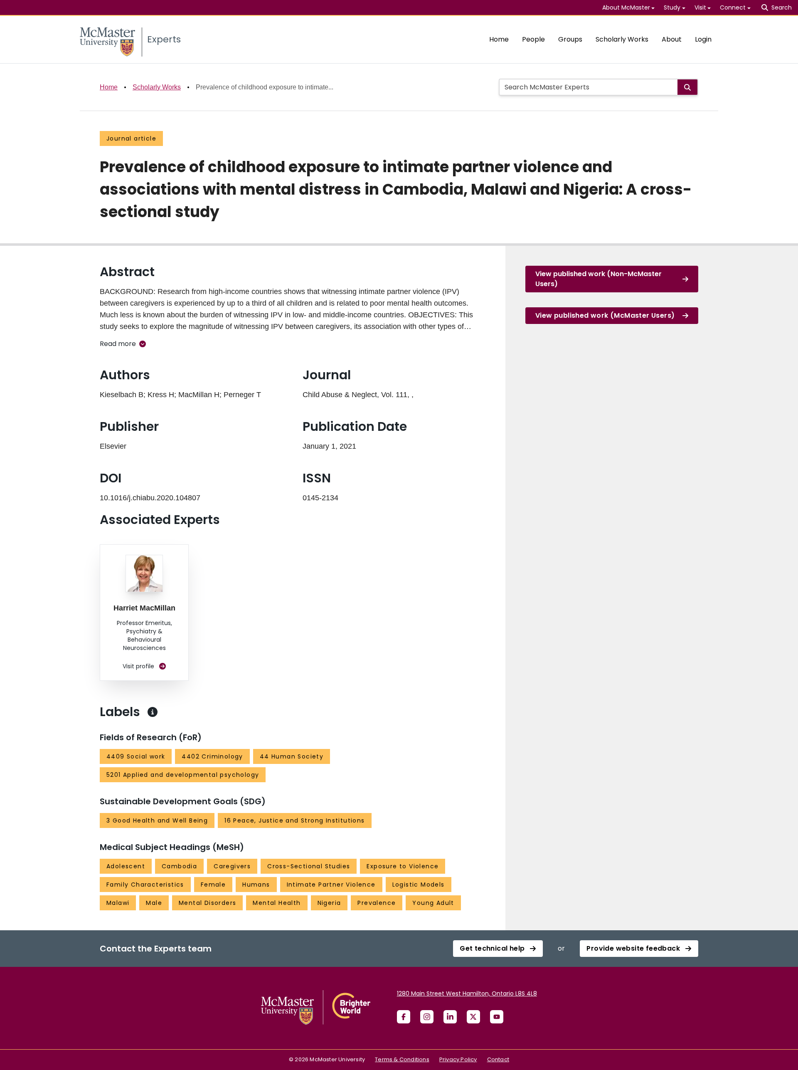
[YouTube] (496, 1016)
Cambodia (179, 866)
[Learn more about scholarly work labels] (153, 712)
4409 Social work (135, 756)
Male (154, 903)
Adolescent (125, 866)
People (533, 39)
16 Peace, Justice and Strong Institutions (294, 820)
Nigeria (329, 903)
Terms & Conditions (402, 1059)
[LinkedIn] (450, 1016)
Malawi (117, 903)
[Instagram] (426, 1016)
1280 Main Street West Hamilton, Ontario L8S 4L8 (467, 993)
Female (213, 884)
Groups (570, 39)
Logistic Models (418, 884)
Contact (498, 1059)
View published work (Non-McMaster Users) (598, 279)
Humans (256, 884)
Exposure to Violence (402, 866)
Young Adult (433, 903)
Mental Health (276, 903)
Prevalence (376, 903)
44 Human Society (291, 756)
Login (703, 39)
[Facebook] (403, 1016)
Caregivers (232, 866)
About (672, 39)
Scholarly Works (622, 39)
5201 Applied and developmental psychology (182, 775)
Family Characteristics (145, 884)
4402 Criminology (212, 756)
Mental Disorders (207, 903)
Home (499, 39)
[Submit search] (687, 87)
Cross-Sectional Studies (308, 866)
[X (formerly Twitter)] (473, 1016)
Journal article (131, 138)
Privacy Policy (458, 1059)
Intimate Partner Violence (331, 884)
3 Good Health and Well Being (157, 820)
